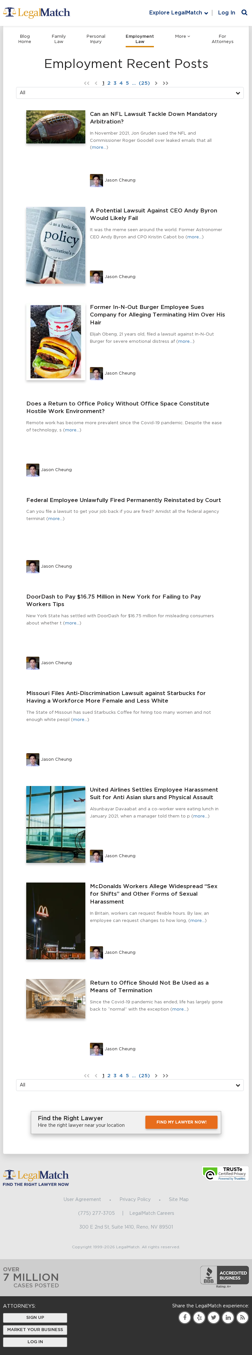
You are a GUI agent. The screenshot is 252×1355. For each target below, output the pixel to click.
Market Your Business (35, 1330)
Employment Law (140, 39)
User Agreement (82, 1199)
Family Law (59, 39)
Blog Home (24, 39)
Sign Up (35, 1318)
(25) (144, 83)
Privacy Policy (135, 1199)
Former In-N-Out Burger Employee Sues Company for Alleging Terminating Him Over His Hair (157, 315)
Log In (226, 12)
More (180, 36)
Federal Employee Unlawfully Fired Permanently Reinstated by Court (123, 500)
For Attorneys (223, 39)
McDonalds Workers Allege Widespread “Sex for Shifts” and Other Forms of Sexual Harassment (154, 894)
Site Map (179, 1199)
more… (99, 147)
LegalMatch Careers (151, 1213)
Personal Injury (96, 39)
